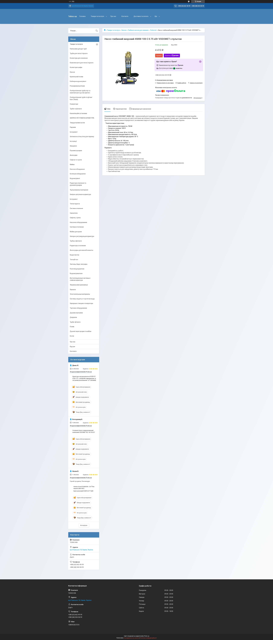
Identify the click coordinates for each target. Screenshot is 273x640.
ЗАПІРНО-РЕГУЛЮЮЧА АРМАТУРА (82, 118)
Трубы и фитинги (76, 241)
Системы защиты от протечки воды (82, 299)
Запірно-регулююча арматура (80, 194)
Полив (72, 326)
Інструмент (74, 132)
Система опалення (76, 208)
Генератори (74, 104)
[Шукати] (96, 30)
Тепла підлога (75, 204)
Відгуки (72, 346)
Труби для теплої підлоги (78, 53)
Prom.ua (146, 636)
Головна (82, 16)
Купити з (168, 55)
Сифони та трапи (76, 160)
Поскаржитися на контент (131, 638)
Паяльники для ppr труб (78, 49)
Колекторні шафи (76, 67)
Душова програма (76, 313)
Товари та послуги (97, 16)
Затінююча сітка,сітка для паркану (82, 136)
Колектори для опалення (79, 58)
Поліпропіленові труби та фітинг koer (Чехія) (81, 98)
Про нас (113, 16)
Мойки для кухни (76, 231)
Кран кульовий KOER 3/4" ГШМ (83, 491)
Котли (72, 336)
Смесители (74, 213)
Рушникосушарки (76, 150)
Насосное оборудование (78, 222)
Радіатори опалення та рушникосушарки (78, 184)
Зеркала (73, 289)
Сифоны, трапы (75, 218)
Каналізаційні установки (78, 113)
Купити (158, 55)
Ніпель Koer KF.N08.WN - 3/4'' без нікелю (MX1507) (83, 487)
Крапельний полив (76, 76)
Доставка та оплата (141, 16)
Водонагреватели (76, 273)
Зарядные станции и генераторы (81, 303)
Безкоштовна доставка (165, 80)
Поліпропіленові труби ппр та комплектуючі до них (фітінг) (80, 92)
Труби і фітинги (75, 322)
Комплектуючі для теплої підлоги (81, 63)
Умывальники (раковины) (79, 285)
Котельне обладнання (78, 174)
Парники (73, 127)
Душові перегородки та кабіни (80, 331)
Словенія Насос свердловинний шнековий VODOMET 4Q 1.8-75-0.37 (83, 431)
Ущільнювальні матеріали (79, 190)
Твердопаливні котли (77, 123)
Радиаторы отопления (78, 245)
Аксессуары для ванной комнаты (81, 250)
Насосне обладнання (77, 169)
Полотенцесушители (77, 269)
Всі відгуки (83, 525)
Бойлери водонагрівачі (78, 81)
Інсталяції (73, 141)
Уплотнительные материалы (80, 294)
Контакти (124, 16)
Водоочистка (74, 255)
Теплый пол (74, 259)
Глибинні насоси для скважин (138, 30)
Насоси (123, 30)
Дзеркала (73, 317)
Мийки (72, 164)
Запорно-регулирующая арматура (82, 236)
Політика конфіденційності (148, 638)
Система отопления (77, 227)
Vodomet (153, 30)
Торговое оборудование (78, 308)
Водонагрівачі (75, 178)
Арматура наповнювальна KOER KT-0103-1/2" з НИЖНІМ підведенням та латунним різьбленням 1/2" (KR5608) (84, 378)
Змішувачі (73, 146)
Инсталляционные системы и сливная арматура (80, 279)
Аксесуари (73, 155)
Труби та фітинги (76, 109)
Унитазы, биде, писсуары (78, 264)
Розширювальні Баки (77, 86)
